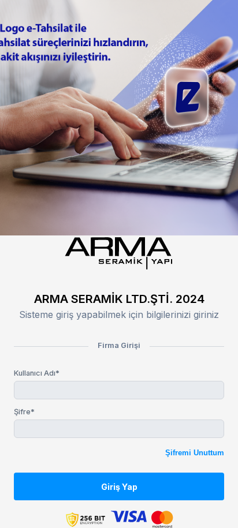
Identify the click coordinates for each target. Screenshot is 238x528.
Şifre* (24, 411)
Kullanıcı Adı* (37, 373)
